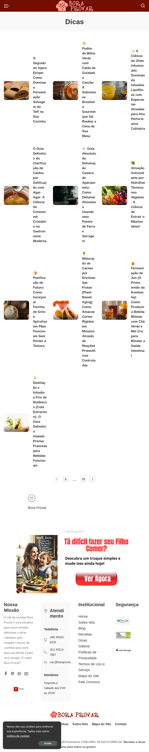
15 (83, 479)
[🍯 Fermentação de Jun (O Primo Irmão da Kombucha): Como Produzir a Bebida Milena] (114, 310)
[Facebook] (6, 673)
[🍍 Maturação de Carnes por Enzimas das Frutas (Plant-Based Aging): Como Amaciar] (65, 310)
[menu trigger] (7, 6)
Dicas (82, 640)
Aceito (47, 743)
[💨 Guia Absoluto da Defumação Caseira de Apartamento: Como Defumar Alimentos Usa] (65, 195)
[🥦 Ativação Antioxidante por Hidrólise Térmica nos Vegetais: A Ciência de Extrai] (114, 195)
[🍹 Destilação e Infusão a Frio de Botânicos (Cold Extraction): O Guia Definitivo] (16, 422)
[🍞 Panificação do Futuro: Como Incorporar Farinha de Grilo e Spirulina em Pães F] (16, 310)
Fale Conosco (89, 682)
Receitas (85, 634)
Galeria (84, 646)
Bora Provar (37, 508)
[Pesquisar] (142, 6)
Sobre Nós (86, 622)
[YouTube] (26, 673)
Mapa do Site (88, 676)
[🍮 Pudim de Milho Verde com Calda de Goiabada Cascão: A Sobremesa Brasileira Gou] (65, 90)
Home (83, 616)
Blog (81, 628)
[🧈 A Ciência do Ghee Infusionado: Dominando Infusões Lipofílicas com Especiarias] (114, 90)
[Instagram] (19, 673)
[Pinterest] (13, 673)
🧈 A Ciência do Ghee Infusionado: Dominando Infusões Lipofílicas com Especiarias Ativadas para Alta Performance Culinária (138, 90)
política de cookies (18, 735)
